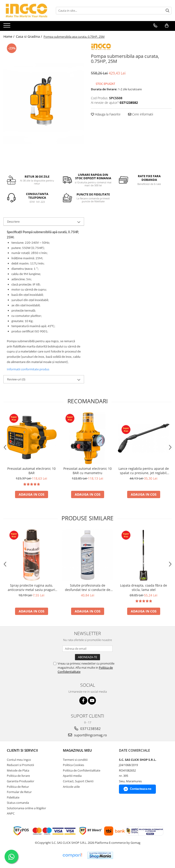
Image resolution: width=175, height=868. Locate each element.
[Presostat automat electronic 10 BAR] (31, 438)
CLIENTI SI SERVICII (22, 750)
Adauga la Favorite (107, 114)
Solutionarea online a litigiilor (26, 808)
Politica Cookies (73, 765)
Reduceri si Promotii (20, 765)
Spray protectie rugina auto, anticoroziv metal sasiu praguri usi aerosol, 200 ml (31, 587)
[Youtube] (92, 701)
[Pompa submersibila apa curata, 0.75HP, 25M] (43, 103)
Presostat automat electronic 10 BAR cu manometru (87, 470)
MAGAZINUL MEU (77, 750)
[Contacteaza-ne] (155, 25)
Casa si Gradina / (29, 36)
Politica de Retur (18, 787)
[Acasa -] (26, 10)
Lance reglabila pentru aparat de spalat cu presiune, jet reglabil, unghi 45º (143, 470)
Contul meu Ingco (19, 760)
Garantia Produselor (20, 781)
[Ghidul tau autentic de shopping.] (72, 855)
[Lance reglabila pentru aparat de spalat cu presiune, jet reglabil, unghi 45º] (143, 438)
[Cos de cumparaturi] (167, 25)
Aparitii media (72, 776)
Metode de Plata (18, 770)
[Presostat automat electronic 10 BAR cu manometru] (87, 438)
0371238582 (90, 728)
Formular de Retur (19, 792)
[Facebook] (83, 701)
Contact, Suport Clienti (78, 781)
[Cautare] (167, 10)
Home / (9, 36)
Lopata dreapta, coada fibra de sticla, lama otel (143, 587)
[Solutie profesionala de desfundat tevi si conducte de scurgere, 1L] (87, 555)
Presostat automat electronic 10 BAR (31, 470)
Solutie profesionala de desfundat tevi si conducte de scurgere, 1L (87, 587)
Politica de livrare (18, 776)
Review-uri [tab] (16, 379)
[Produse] (7, 26)
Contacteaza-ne (140, 789)
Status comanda (18, 803)
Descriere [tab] (13, 221)
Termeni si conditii (75, 760)
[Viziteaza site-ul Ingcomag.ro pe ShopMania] (100, 855)
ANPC (11, 813)
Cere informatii (142, 114)
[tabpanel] (43, 103)
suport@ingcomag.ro (90, 735)
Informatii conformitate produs (28, 369)
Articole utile (71, 787)
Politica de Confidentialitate (81, 770)
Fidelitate (13, 797)
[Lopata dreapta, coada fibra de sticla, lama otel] (143, 555)
